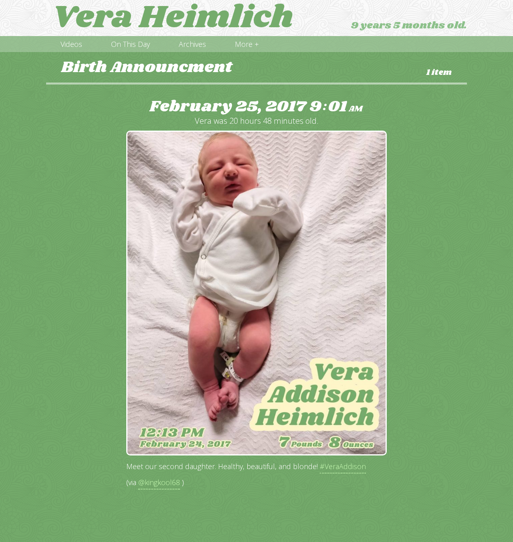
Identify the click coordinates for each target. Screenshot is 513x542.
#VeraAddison (343, 466)
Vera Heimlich (172, 18)
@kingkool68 (159, 482)
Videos (71, 44)
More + (247, 44)
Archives (192, 44)
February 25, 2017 (256, 107)
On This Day (130, 44)
